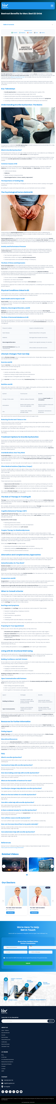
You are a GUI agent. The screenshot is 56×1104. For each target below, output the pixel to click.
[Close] (44, 1081)
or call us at (28, 1101)
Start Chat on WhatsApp (29, 1097)
